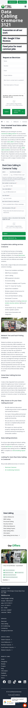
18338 (5, 608)
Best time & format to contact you (10, 201)
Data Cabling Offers (8, 531)
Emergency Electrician (7, 630)
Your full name (6, 195)
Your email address (7, 189)
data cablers (10, 142)
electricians (22, 255)
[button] (14, 103)
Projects (3, 666)
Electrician (4, 621)
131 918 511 (7, 605)
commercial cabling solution (8, 133)
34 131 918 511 (8, 603)
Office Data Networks (9, 526)
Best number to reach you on (9, 183)
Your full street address (16, 172)
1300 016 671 (12, 2)
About (2, 678)
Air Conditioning (5, 626)
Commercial (4, 628)
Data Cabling (4, 623)
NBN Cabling (6, 519)
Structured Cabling (8, 521)
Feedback (3, 673)
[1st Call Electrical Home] (6, 6)
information (4, 671)
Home (2, 659)
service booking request (18, 450)
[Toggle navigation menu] (25, 6)
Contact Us (4, 675)
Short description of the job (9, 208)
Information (6, 533)
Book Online (22, 2)
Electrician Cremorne (10, 467)
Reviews (3, 664)
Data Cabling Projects (9, 528)
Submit (7, 111)
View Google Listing (7, 598)
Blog (2, 668)
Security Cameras (8, 524)
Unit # (3, 172)
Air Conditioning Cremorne (12, 470)
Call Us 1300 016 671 (17, 111)
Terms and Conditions (14, 695)
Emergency (4, 661)
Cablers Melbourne (8, 517)
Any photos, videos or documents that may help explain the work (13, 96)
